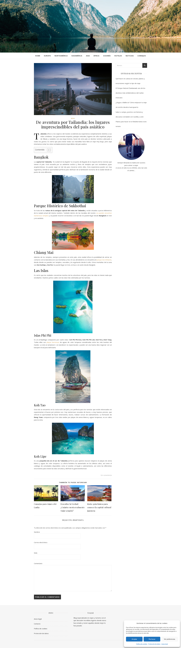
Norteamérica (61, 56)
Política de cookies (141, 644)
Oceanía (107, 56)
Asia (88, 56)
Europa (47, 56)
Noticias (130, 56)
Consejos (141, 56)
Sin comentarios (106, 475)
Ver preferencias (169, 639)
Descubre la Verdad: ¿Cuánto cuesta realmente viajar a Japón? (73, 507)
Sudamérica (76, 56)
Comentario (38, 563)
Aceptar (134, 639)
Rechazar (152, 639)
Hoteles (118, 56)
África (96, 56)
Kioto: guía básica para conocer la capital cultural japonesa (99, 507)
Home (37, 56)
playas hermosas (53, 342)
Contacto (37, 624)
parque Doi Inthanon (104, 260)
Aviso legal (164, 644)
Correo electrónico (40, 542)
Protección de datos (154, 644)
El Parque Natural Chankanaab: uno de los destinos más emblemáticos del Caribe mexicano (130, 93)
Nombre (37, 532)
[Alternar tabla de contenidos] (47, 150)
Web (35, 553)
